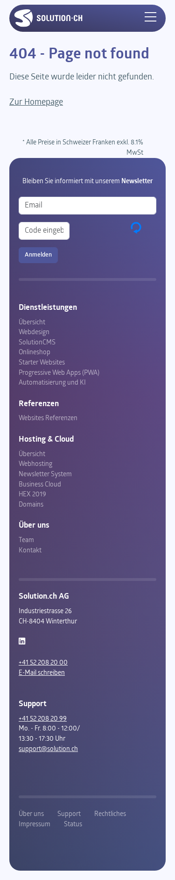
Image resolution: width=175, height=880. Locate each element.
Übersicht (32, 322)
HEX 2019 (32, 494)
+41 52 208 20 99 (43, 719)
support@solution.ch (48, 749)
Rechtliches (110, 814)
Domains (31, 504)
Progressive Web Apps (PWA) (59, 373)
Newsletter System (45, 474)
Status (73, 824)
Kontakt (30, 550)
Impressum (34, 824)
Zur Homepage (36, 103)
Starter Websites (42, 362)
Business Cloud (40, 484)
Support (69, 814)
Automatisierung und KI (52, 382)
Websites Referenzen (48, 418)
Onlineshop (34, 352)
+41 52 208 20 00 (43, 662)
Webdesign (34, 332)
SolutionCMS (37, 342)
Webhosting (35, 464)
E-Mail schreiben (42, 673)
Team (26, 540)
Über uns (31, 814)
